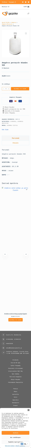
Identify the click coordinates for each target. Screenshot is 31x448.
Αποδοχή (15, 433)
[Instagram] (25, 2)
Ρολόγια (15, 388)
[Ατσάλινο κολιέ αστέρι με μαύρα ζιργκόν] (15, 249)
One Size (5, 129)
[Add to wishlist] (26, 189)
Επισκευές (15, 360)
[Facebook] (22, 2)
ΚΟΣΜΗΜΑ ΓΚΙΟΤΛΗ (12, 125)
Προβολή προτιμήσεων (15, 442)
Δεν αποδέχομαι (15, 437)
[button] (28, 410)
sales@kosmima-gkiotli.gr (14, 348)
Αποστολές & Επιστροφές (15, 368)
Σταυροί (15, 405)
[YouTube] (28, 2)
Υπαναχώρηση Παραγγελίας (15, 382)
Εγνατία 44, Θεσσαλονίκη (13, 335)
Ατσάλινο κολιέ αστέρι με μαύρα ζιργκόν (15, 313)
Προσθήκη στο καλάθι (20, 88)
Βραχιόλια (15, 400)
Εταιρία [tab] (15, 143)
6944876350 (9, 343)
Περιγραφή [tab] (15, 138)
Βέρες (15, 391)
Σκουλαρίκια (15, 402)
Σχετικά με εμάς (15, 362)
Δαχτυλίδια (15, 394)
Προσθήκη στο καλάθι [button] (15, 320)
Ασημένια (13, 121)
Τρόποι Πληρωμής (15, 365)
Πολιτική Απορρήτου (15, 376)
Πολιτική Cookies (10, 445)
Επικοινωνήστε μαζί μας (15, 371)
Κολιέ (15, 397)
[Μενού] (28, 13)
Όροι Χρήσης (15, 374)
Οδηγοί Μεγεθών (15, 379)
